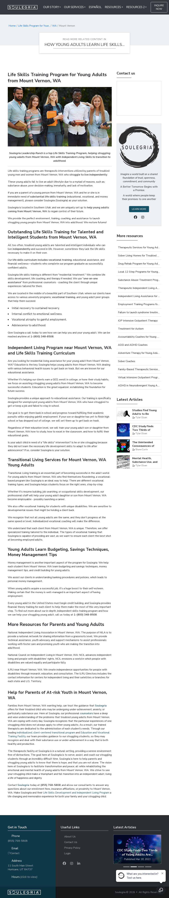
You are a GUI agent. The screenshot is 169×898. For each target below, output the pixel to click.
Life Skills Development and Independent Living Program (76, 792)
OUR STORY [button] (51, 7)
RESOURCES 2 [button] (135, 7)
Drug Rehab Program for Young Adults (139, 263)
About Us (70, 836)
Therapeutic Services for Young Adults (139, 247)
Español (95, 7)
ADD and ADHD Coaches (133, 345)
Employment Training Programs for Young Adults (139, 304)
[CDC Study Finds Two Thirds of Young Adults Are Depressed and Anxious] (123, 430)
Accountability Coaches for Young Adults (139, 337)
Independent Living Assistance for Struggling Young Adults (139, 296)
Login (67, 853)
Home (12, 25)
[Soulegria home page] (32, 892)
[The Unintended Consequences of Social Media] (123, 446)
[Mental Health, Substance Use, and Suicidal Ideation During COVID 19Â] (123, 462)
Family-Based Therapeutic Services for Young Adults (139, 369)
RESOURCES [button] (113, 7)
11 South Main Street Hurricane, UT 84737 (20, 867)
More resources (130, 235)
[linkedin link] (78, 863)
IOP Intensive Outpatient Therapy (138, 320)
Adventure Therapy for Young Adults (139, 353)
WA (54, 25)
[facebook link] (64, 863)
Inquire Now (159, 7)
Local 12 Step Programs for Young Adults (139, 272)
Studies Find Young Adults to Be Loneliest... (144, 414)
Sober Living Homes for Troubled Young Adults (139, 255)
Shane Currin (141, 449)
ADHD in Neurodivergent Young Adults (139, 385)
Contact (14, 853)
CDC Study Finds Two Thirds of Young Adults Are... (144, 430)
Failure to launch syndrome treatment (139, 312)
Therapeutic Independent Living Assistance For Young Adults (139, 288)
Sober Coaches (126, 361)
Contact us (126, 73)
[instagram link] (71, 863)
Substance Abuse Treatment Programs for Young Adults (139, 280)
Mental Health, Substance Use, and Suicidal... (144, 462)
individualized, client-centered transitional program (46, 732)
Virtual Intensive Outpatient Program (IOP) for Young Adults (139, 377)
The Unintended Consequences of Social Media (143, 446)
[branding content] (25, 7)
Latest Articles (130, 399)
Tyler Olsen (141, 417)
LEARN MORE (139, 209)
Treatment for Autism (131, 329)
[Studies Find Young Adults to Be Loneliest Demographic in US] (123, 414)
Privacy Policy (72, 848)
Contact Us (70, 842)
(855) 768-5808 (18, 841)
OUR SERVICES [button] (74, 7)
